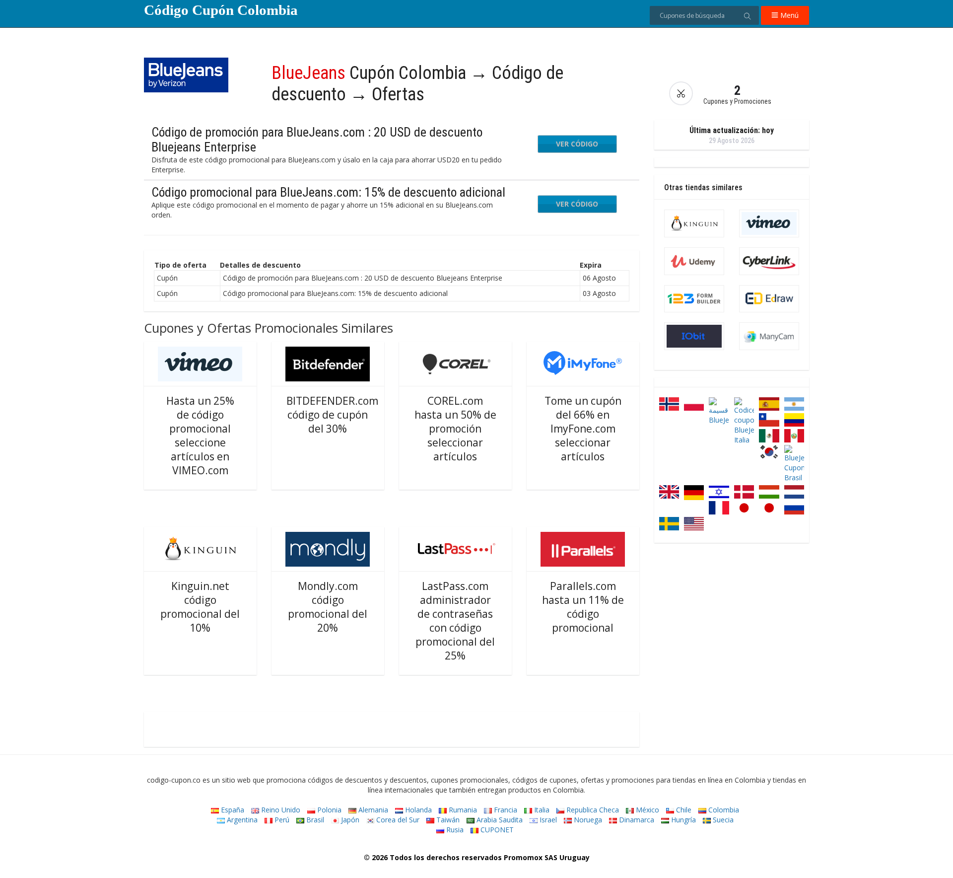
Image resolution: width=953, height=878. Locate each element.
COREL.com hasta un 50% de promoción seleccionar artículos (455, 428)
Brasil (314, 819)
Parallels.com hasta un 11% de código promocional (583, 607)
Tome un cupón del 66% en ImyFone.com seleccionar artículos (583, 428)
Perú (280, 819)
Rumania (462, 809)
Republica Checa (591, 809)
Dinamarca (635, 819)
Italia (540, 809)
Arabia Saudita (499, 819)
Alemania (372, 809)
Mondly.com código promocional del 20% (327, 607)
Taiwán (447, 819)
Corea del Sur (396, 819)
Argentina (241, 819)
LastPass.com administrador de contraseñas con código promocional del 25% (455, 620)
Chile (682, 809)
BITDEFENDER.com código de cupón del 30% (332, 415)
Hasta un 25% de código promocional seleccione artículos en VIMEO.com (200, 435)
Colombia (722, 809)
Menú (788, 15)
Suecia (722, 819)
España (231, 809)
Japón (349, 819)
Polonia (328, 809)
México (646, 809)
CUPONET (496, 829)
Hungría (682, 819)
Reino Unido (279, 809)
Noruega (587, 819)
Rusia (454, 829)
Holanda (417, 809)
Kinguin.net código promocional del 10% (200, 607)
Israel (547, 819)
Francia (504, 809)
